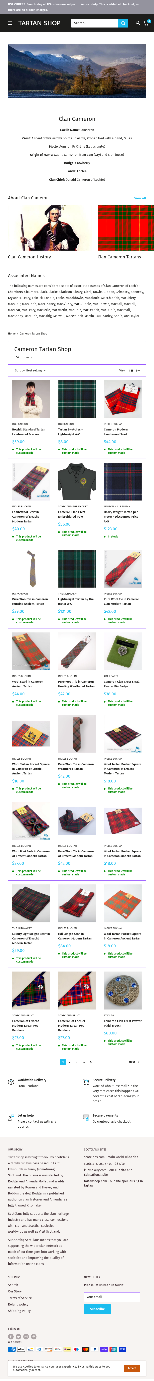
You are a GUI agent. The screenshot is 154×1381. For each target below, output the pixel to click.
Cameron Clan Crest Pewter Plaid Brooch (123, 1023)
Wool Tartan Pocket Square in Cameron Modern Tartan (122, 854)
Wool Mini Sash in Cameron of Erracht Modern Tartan (31, 854)
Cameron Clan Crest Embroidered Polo (71, 514)
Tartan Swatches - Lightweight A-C (70, 432)
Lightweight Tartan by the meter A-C (76, 601)
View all (140, 198)
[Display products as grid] (131, 370)
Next (132, 1062)
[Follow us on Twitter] (18, 1336)
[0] (145, 23)
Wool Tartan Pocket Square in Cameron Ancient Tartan (122, 936)
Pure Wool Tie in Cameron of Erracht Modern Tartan (76, 854)
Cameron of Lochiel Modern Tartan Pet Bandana (71, 1025)
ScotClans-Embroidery (73, 506)
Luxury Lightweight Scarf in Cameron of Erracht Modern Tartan (31, 938)
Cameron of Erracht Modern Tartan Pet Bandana (25, 1025)
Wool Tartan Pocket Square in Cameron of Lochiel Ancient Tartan (31, 768)
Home (12, 333)
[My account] (138, 23)
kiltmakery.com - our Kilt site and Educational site (108, 1172)
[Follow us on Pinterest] (33, 1336)
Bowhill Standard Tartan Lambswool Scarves (28, 432)
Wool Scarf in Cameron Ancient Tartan (28, 684)
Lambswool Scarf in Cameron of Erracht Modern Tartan (25, 516)
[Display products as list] (138, 370)
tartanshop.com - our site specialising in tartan (113, 1183)
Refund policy (18, 1304)
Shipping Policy (19, 1311)
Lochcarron (20, 423)
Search (13, 1285)
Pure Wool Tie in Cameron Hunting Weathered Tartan (76, 684)
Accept (132, 1368)
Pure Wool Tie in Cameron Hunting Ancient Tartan (30, 601)
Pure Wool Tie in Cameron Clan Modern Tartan (122, 601)
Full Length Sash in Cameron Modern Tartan (75, 936)
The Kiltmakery (68, 593)
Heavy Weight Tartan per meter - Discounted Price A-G (121, 516)
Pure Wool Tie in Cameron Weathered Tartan (76, 766)
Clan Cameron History (29, 257)
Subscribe (97, 1309)
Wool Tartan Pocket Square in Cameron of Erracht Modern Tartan (122, 768)
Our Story (15, 1291)
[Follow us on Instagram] (26, 1336)
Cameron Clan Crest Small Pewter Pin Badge (121, 684)
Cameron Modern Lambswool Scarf (116, 432)
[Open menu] (10, 23)
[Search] (123, 23)
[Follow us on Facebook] (11, 1336)
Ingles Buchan (113, 423)
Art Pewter (111, 676)
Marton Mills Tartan (117, 506)
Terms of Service (20, 1298)
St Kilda (109, 1015)
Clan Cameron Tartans (119, 257)
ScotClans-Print (23, 1015)
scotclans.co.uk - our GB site (104, 1164)
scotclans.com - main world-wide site (111, 1157)
